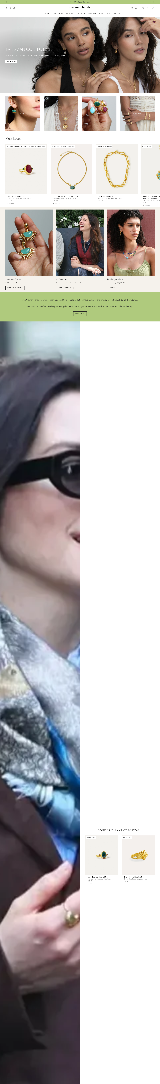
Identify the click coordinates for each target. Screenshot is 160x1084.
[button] (48, 13)
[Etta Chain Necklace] (117, 169)
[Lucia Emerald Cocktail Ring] (101, 855)
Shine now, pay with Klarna (80, 2)
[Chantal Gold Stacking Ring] (138, 855)
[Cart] (153, 8)
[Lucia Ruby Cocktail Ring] (26, 169)
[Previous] (6, 2)
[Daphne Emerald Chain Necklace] (72, 169)
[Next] (154, 2)
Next (157, 169)
